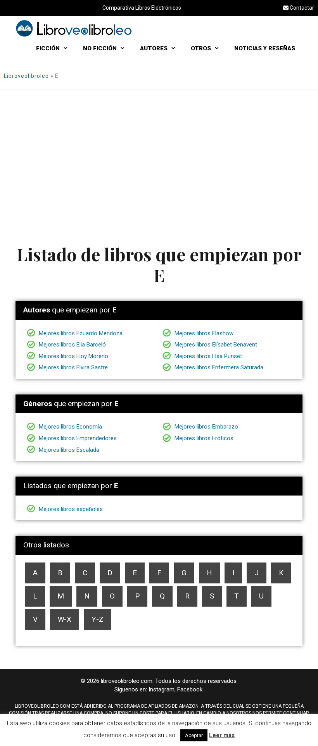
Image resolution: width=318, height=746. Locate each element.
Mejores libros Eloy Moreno (72, 356)
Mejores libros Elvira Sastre (72, 367)
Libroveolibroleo (26, 76)
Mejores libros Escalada (68, 449)
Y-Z (98, 619)
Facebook (189, 689)
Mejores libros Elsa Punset (207, 356)
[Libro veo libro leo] (74, 27)
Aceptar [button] (194, 735)
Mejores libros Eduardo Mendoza (80, 333)
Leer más (222, 735)
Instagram (162, 689)
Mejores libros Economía (69, 426)
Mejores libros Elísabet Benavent (215, 344)
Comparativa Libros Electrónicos (141, 8)
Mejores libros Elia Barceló (71, 344)
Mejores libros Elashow (203, 333)
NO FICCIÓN (100, 48)
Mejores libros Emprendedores (77, 438)
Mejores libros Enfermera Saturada (218, 367)
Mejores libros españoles (70, 509)
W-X (64, 619)
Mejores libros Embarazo (205, 426)
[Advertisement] (159, 147)
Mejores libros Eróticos (203, 438)
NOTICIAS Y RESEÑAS (264, 48)
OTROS (201, 48)
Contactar (301, 8)
